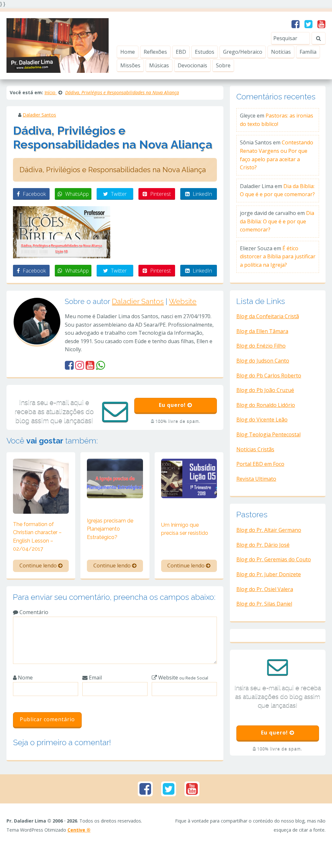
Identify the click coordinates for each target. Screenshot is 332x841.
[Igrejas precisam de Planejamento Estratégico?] (115, 477)
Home (127, 51)
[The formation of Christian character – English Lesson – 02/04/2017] (41, 485)
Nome (25, 677)
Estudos (204, 51)
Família (308, 51)
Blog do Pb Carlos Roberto (268, 375)
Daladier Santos (39, 115)
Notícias (281, 51)
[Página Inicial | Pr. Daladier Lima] (57, 45)
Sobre (223, 65)
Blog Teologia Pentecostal (268, 434)
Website (182, 301)
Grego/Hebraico (242, 51)
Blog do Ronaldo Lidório (265, 405)
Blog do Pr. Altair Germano (268, 529)
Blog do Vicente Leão (262, 419)
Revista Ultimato (256, 478)
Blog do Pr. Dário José (263, 544)
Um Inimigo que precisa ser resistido (184, 529)
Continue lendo (38, 565)
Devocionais (192, 65)
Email (95, 677)
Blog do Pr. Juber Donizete (268, 574)
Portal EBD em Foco (260, 463)
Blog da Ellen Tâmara (262, 331)
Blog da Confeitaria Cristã (267, 316)
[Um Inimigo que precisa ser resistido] (189, 477)
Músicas (159, 65)
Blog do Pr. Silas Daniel (264, 603)
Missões (130, 65)
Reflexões (155, 51)
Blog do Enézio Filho (261, 345)
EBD (181, 51)
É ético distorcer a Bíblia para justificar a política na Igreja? (277, 256)
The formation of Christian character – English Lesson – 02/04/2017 (37, 536)
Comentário (33, 612)
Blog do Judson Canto (262, 360)
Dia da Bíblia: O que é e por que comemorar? (277, 221)
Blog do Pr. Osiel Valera (264, 589)
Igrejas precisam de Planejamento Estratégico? (110, 529)
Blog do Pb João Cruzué (265, 390)
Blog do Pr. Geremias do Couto (273, 559)
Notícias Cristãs (255, 449)
